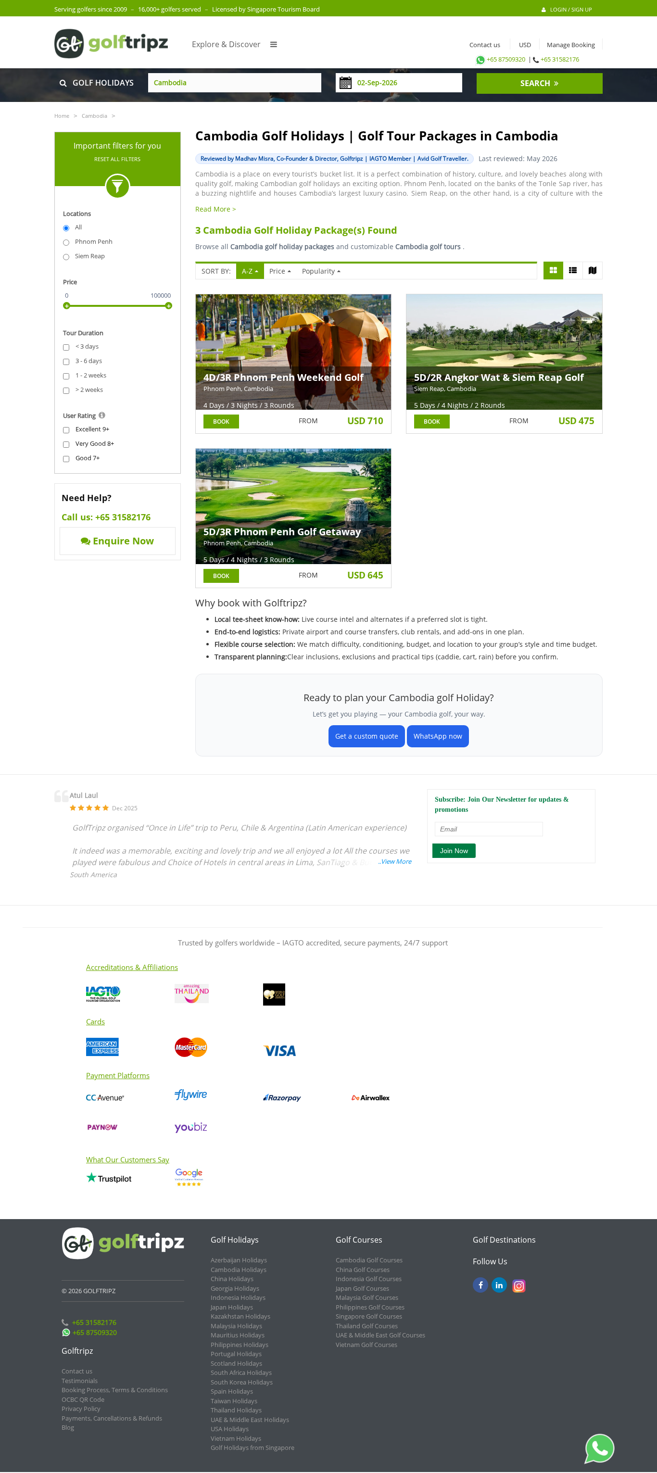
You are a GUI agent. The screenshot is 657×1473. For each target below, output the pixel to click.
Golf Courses (359, 1239)
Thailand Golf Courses (367, 1326)
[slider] (66, 305)
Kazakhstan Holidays (240, 1316)
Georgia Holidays (235, 1288)
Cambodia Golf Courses (369, 1260)
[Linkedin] (499, 1285)
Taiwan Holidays (234, 1401)
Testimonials (80, 1380)
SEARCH (537, 83)
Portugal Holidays (236, 1353)
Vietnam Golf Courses (366, 1344)
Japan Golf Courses (362, 1288)
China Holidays (232, 1278)
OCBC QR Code (83, 1399)
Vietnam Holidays (236, 1438)
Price (277, 271)
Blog (68, 1427)
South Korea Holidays (242, 1382)
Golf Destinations (504, 1239)
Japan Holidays (232, 1307)
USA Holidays (230, 1428)
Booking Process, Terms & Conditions (115, 1389)
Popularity (318, 271)
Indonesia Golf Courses (369, 1278)
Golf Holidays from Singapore (252, 1447)
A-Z (247, 271)
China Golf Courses (363, 1269)
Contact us (482, 44)
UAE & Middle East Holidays (250, 1419)
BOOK (221, 421)
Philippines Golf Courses (370, 1307)
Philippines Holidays (239, 1344)
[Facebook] (480, 1285)
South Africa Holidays (241, 1372)
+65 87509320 (506, 59)
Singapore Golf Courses (369, 1316)
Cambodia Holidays (238, 1269)
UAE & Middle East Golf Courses (380, 1335)
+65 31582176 (560, 59)
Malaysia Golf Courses (367, 1297)
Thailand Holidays (236, 1410)
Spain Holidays (232, 1391)
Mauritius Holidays (238, 1335)
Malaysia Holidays (236, 1326)
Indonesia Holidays (238, 1297)
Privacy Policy (81, 1408)
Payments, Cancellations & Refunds (112, 1418)
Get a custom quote (366, 736)
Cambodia (94, 115)
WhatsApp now (438, 736)
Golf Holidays (235, 1239)
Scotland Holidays (236, 1363)
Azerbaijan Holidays (239, 1260)
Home (61, 115)
